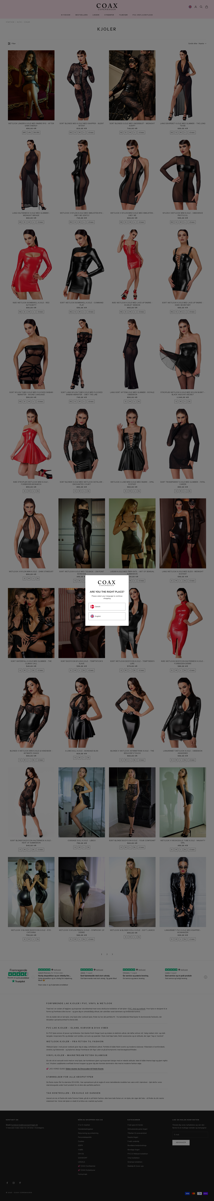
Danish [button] (97, 606)
